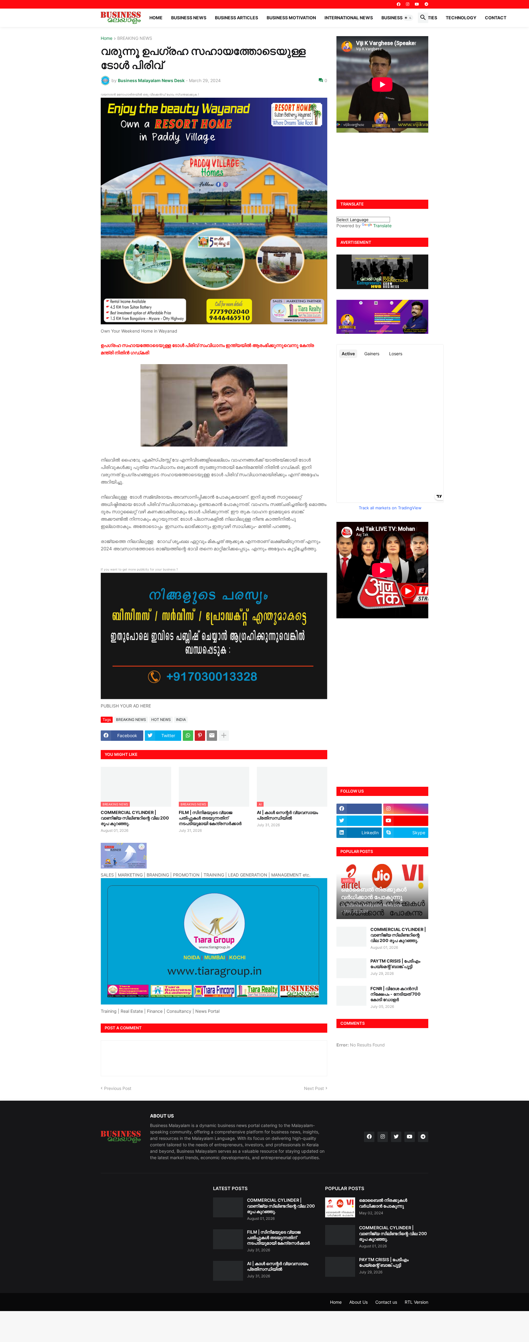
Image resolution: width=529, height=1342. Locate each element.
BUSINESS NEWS (188, 17)
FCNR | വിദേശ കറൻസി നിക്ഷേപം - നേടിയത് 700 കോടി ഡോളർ (395, 994)
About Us (358, 1302)
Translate (382, 225)
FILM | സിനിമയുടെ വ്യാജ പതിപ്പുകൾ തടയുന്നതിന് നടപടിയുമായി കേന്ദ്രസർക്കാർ (210, 818)
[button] (408, 18)
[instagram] (407, 4)
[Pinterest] (200, 735)
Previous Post (117, 1088)
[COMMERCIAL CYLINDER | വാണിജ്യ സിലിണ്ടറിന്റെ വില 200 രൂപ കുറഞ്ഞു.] (351, 937)
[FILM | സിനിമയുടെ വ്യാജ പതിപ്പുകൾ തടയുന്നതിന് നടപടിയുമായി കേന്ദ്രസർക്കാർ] (228, 1239)
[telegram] (426, 4)
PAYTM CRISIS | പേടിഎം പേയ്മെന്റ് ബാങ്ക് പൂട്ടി (395, 963)
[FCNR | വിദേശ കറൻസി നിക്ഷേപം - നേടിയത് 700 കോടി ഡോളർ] (351, 996)
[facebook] (398, 4)
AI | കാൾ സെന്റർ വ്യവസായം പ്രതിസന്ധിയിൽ (287, 815)
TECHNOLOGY (461, 17)
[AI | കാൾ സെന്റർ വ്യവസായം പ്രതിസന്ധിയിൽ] (228, 1271)
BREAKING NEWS (134, 38)
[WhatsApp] (188, 735)
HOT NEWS (161, 719)
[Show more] (224, 735)
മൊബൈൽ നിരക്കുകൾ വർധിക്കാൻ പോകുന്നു (383, 1202)
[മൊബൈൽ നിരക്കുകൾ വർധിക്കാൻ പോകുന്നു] (340, 1207)
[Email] (212, 735)
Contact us (386, 1302)
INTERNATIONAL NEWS (349, 17)
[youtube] (417, 4)
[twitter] (359, 821)
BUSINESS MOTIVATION (291, 17)
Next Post (314, 1088)
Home (156, 17)
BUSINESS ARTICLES (236, 17)
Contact (495, 17)
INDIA (181, 719)
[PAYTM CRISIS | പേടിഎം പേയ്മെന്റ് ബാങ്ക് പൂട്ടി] (351, 968)
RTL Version (416, 1302)
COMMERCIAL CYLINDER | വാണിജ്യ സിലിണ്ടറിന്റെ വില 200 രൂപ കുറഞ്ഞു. (135, 818)
